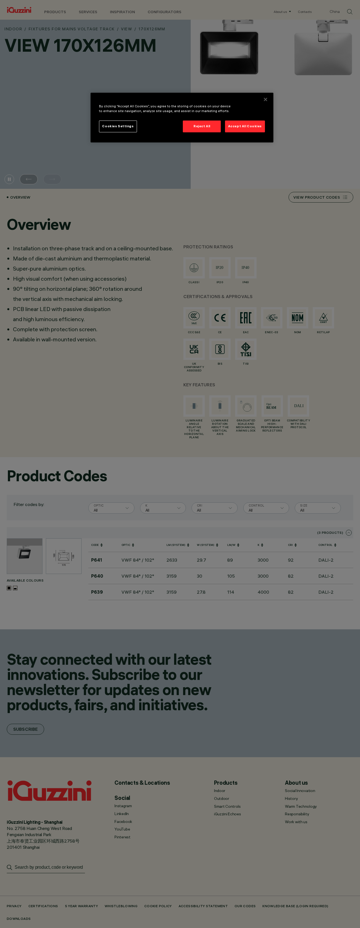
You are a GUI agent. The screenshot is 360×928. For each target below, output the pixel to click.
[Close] (265, 99)
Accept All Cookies (245, 126)
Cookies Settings (118, 126)
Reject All (202, 126)
